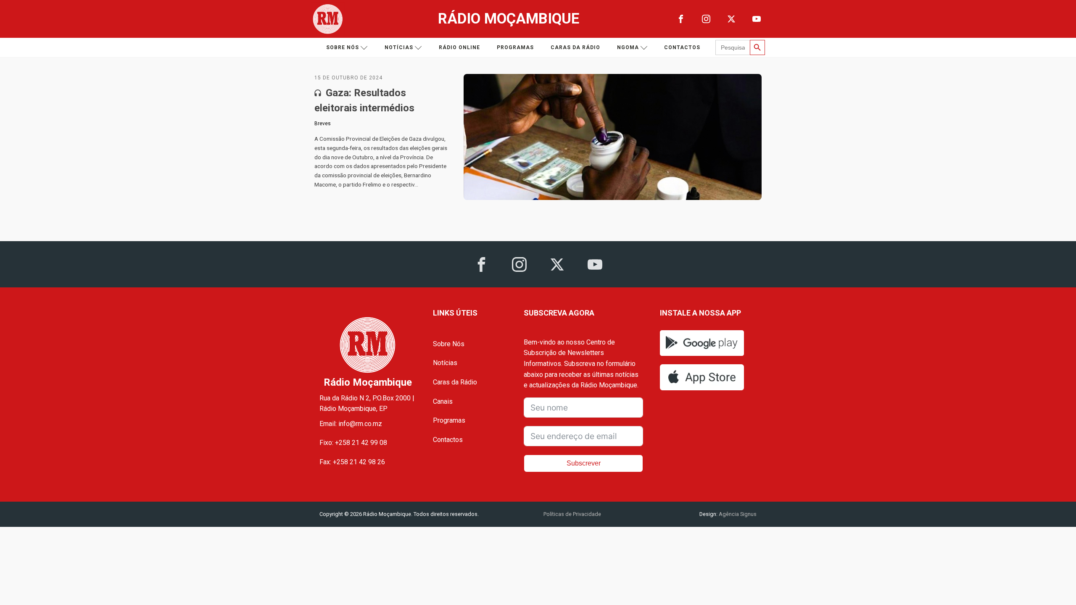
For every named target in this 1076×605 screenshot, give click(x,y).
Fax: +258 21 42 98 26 (352, 462)
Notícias (399, 47)
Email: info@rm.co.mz (350, 424)
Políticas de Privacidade (572, 514)
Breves (322, 123)
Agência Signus (737, 514)
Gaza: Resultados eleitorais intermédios (364, 100)
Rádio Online (459, 47)
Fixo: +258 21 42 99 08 (353, 443)
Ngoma (628, 47)
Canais (443, 401)
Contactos (682, 47)
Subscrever (584, 463)
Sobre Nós (448, 344)
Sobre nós (342, 47)
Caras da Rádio (575, 47)
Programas (515, 47)
